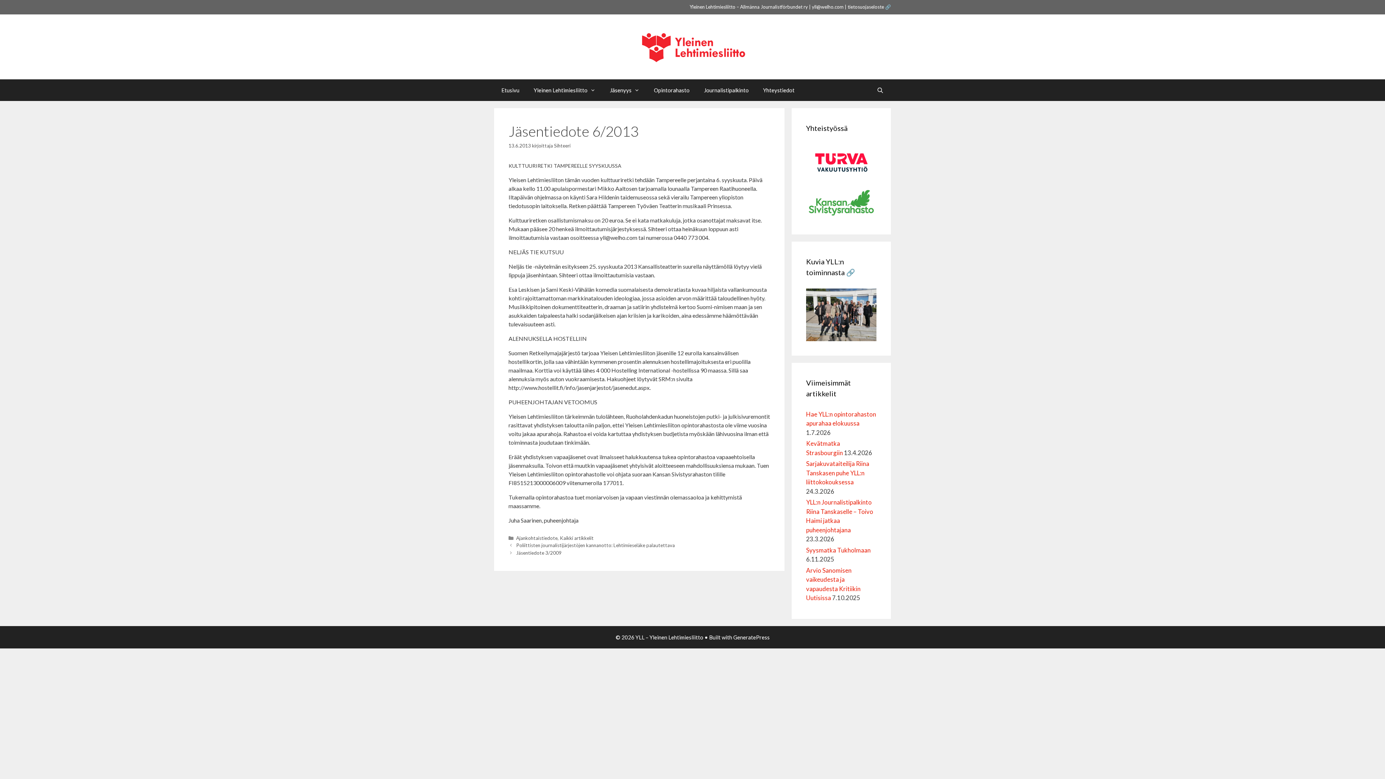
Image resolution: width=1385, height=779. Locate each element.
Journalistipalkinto (726, 90)
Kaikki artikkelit (577, 538)
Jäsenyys (621, 90)
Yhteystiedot (779, 90)
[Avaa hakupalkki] (880, 90)
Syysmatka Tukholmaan (838, 550)
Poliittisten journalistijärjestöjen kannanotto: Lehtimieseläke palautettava (595, 545)
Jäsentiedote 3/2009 (539, 553)
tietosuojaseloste (866, 7)
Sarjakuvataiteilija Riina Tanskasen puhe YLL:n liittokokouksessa (837, 473)
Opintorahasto (672, 90)
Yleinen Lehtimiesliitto (561, 90)
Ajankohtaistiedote (537, 538)
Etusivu (510, 90)
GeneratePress (751, 637)
